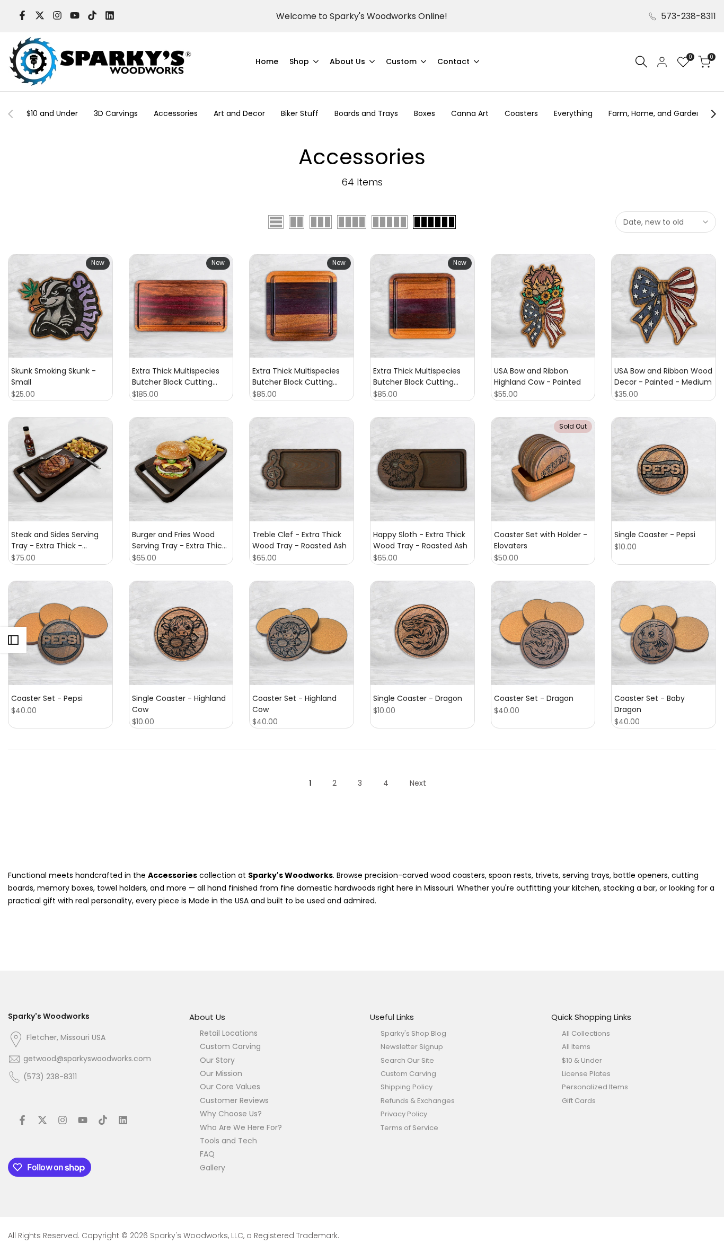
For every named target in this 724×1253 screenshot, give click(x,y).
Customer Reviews (234, 1100)
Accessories (176, 113)
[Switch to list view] (276, 222)
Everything (573, 113)
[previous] (16, 114)
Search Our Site (407, 1060)
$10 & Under (582, 1060)
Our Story (217, 1060)
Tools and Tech (228, 1140)
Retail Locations (229, 1033)
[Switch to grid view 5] (390, 222)
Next (418, 783)
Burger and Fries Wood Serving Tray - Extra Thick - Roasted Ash (179, 540)
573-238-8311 (688, 16)
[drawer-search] (641, 62)
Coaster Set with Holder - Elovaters (540, 540)
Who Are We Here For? (241, 1127)
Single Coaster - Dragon (417, 698)
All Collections (586, 1033)
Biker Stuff (300, 113)
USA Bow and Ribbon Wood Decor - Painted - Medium (663, 376)
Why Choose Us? (231, 1113)
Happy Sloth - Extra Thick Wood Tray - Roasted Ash (420, 540)
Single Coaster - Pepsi (654, 534)
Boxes (424, 113)
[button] (11, 263)
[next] (708, 114)
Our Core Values (230, 1086)
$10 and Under (52, 113)
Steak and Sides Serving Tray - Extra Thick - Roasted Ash (55, 540)
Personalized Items (595, 1087)
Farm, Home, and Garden (654, 113)
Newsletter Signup (412, 1047)
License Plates (586, 1074)
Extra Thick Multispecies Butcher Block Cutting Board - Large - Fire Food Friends (177, 377)
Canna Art (470, 113)
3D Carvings (116, 113)
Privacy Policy (404, 1114)
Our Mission (221, 1073)
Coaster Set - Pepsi (47, 698)
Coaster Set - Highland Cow (294, 704)
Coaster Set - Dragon (533, 698)
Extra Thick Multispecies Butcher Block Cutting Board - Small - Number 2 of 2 (299, 377)
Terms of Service (409, 1128)
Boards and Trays (366, 113)
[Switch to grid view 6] (434, 222)
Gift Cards (579, 1101)
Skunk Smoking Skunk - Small (53, 376)
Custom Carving (230, 1046)
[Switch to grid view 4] (351, 222)
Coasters (521, 113)
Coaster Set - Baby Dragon (649, 704)
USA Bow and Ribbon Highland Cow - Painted (537, 376)
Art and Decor (239, 113)
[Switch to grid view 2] (296, 222)
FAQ (207, 1154)
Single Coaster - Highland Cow (179, 704)
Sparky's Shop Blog (413, 1033)
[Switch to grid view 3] (321, 222)
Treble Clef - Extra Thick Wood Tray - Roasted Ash (299, 540)
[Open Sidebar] (13, 640)
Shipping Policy (406, 1087)
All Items (576, 1047)
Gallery (212, 1167)
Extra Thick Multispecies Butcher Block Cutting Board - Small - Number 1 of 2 (419, 377)
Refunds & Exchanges (418, 1101)
